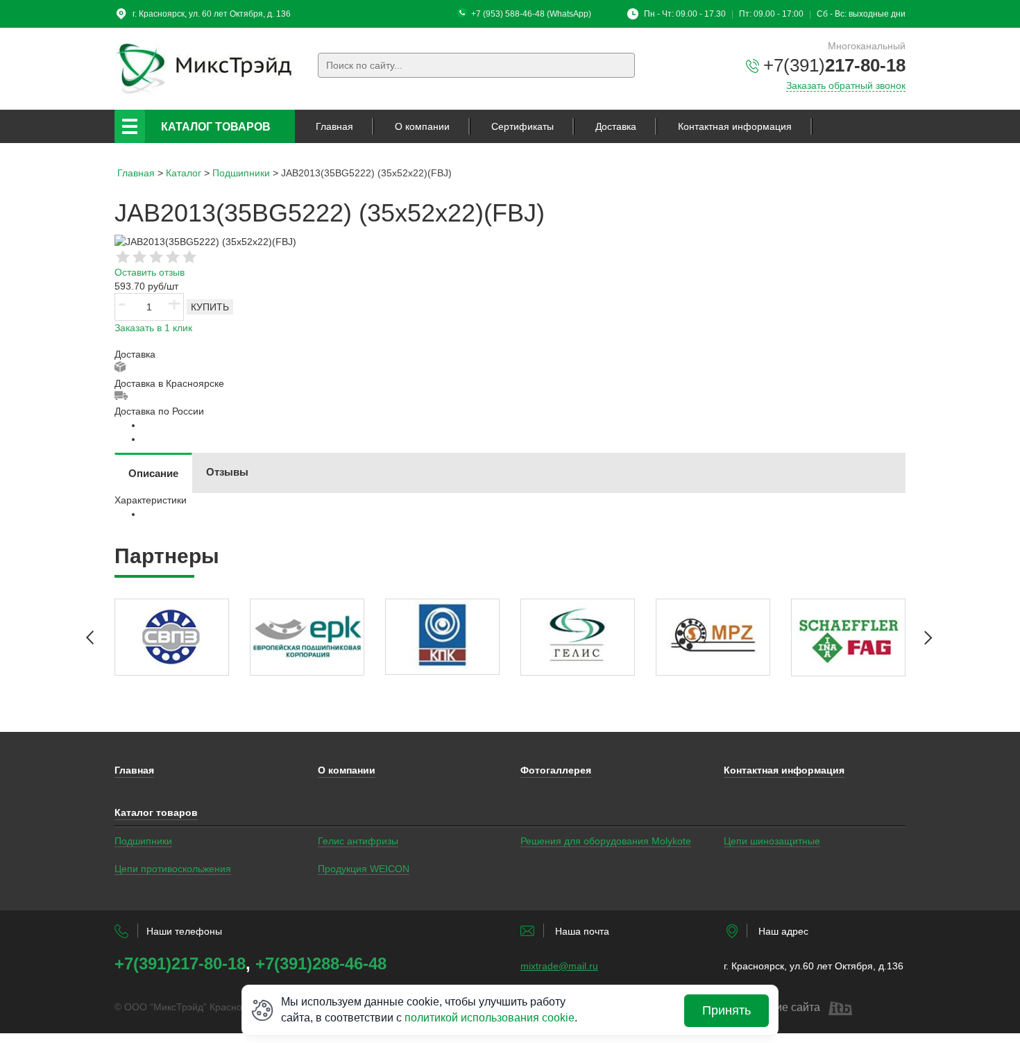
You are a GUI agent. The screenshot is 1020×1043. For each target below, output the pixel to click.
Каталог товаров (216, 127)
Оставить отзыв (149, 272)
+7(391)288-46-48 (320, 963)
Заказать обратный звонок (846, 85)
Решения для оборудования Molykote (605, 840)
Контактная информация (735, 126)
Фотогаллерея (555, 770)
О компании (422, 126)
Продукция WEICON (363, 868)
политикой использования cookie (490, 1018)
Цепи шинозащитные (772, 840)
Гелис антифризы (358, 840)
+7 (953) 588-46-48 (508, 14)
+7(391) (834, 65)
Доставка (615, 126)
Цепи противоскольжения (172, 868)
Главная (334, 126)
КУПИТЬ (210, 306)
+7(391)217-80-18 (180, 963)
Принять (726, 1010)
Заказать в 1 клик (153, 327)
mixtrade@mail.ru (559, 965)
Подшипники (143, 840)
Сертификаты (522, 126)
